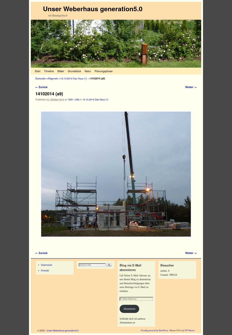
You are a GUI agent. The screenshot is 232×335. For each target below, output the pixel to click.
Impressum (46, 264)
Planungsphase (104, 71)
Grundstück (74, 71)
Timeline (49, 71)
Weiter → (191, 87)
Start (37, 71)
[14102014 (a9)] (116, 174)
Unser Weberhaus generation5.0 (92, 8)
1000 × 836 (73, 99)
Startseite (40, 78)
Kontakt (45, 270)
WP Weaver (190, 330)
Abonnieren (129, 308)
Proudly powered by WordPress (154, 330)
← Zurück (41, 87)
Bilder (60, 71)
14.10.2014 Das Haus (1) (74, 78)
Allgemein (53, 78)
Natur (88, 71)
